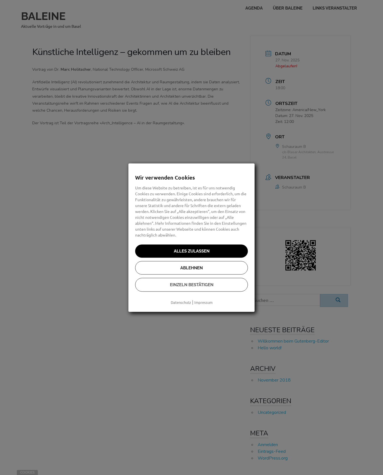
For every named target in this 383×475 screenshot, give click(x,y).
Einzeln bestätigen (191, 284)
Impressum (203, 302)
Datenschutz (181, 302)
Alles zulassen (191, 251)
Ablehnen (191, 267)
